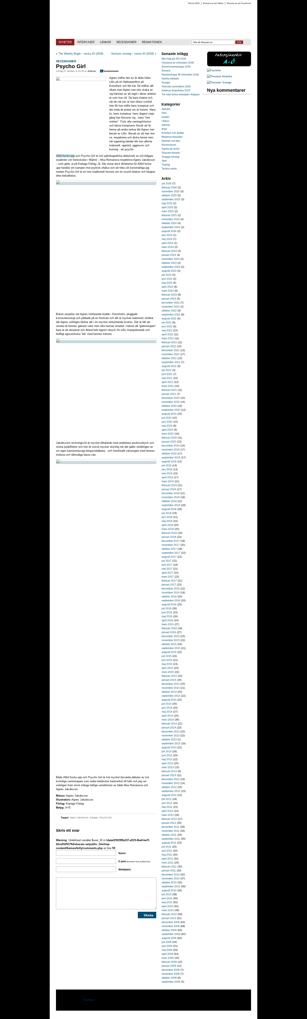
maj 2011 (167, 854)
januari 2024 (169, 255)
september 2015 (171, 648)
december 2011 (170, 826)
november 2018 (171, 497)
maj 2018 (167, 521)
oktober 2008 (169, 977)
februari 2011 (169, 866)
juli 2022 (166, 322)
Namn (122, 853)
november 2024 (171, 219)
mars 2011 (168, 862)
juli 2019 (166, 465)
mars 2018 (168, 529)
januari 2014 (169, 727)
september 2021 (171, 362)
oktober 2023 (169, 262)
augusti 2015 (169, 652)
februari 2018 (169, 533)
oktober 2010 (169, 882)
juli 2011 (166, 846)
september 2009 (171, 934)
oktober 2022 (169, 310)
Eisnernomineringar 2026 (176, 66)
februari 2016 (169, 628)
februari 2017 (169, 580)
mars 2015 (168, 672)
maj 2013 (167, 759)
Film (164, 113)
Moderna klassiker (172, 136)
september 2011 (171, 838)
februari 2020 (169, 437)
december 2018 (171, 493)
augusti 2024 (169, 231)
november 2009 (171, 926)
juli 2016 (166, 608)
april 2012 (167, 811)
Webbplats (124, 869)
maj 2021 (167, 378)
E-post (134, 861)
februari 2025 (169, 215)
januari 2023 (169, 298)
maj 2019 (167, 473)
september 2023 (171, 266)
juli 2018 (166, 513)
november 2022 (171, 306)
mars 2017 (168, 576)
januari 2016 (169, 632)
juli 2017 (166, 560)
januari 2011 (169, 870)
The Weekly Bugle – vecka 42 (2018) (80, 53)
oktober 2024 (169, 223)
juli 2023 (166, 274)
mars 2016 (168, 624)
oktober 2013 (169, 739)
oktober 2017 (169, 548)
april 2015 (167, 668)
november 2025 (171, 191)
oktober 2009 (169, 930)
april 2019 (167, 477)
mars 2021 (168, 386)
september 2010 (171, 886)
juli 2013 (166, 751)
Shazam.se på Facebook (239, 3)
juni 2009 (167, 946)
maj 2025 (167, 203)
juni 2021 (167, 374)
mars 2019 (168, 481)
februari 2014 (169, 723)
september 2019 (171, 457)
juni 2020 (167, 421)
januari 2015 (169, 679)
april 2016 (167, 620)
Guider (165, 117)
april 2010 (167, 906)
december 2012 (171, 779)
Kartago (94, 817)
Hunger (166, 82)
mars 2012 (168, 815)
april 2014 (167, 715)
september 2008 (171, 981)
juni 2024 (167, 235)
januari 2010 (169, 918)
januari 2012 (169, 822)
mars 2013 (168, 767)
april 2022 (167, 334)
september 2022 (171, 314)
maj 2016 (167, 616)
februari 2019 (169, 485)
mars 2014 (168, 719)
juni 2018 (167, 517)
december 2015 (171, 636)
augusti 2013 (169, 747)
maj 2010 (167, 902)
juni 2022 (167, 326)
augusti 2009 (169, 938)
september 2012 (171, 791)
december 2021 (171, 350)
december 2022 (171, 302)
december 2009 (171, 922)
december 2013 (171, 731)
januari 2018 (169, 537)
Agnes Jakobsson (79, 817)
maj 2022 (167, 330)
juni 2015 (167, 660)
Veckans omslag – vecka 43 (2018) (132, 53)
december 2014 (171, 683)
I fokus (165, 121)
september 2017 (171, 552)
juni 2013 (167, 755)
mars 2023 (168, 290)
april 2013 (167, 763)
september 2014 (171, 695)
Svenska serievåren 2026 (176, 86)
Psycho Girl (106, 817)
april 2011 (167, 858)
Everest (166, 70)
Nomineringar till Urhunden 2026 (180, 74)
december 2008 (171, 969)
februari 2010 (169, 914)
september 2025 (171, 199)
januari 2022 (169, 346)
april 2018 (167, 525)
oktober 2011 (169, 834)
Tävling (166, 164)
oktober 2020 (169, 405)
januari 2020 (169, 441)
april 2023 (167, 286)
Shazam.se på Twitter (213, 3)
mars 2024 (168, 247)
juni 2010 (167, 898)
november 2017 (171, 544)
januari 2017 (169, 584)
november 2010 (171, 878)
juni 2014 (167, 707)
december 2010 (171, 874)
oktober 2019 (169, 453)
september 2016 (171, 600)
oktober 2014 (169, 691)
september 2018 (171, 505)
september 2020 (171, 409)
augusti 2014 (169, 699)
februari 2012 (169, 818)
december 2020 (171, 398)
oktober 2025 (169, 195)
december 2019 (171, 445)
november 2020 (171, 401)
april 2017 (167, 572)
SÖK (239, 42)
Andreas (92, 71)
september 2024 (171, 227)
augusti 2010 (169, 890)
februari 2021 (169, 390)
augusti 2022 (169, 318)
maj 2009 (167, 950)
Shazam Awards (171, 152)
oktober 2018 (169, 501)
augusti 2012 (169, 795)
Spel (164, 160)
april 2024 (167, 243)
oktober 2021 (169, 358)
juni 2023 (167, 278)
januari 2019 (169, 489)
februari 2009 (169, 961)
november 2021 (171, 354)
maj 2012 (167, 807)
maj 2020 (167, 425)
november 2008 (171, 973)
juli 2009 (166, 942)
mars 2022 (168, 338)
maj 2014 (167, 711)
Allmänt (166, 109)
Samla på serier (171, 148)
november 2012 (171, 783)
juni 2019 (167, 469)
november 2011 (170, 830)
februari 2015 (169, 676)
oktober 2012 (169, 787)
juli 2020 (166, 417)
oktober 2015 (169, 644)
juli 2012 (166, 799)
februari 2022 (169, 342)
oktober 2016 (169, 596)
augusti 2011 (169, 842)
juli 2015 (166, 656)
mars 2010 (168, 910)
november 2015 (171, 640)
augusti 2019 (169, 461)
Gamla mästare (170, 78)
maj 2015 (167, 664)
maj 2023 (167, 282)
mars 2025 (168, 211)
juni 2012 (167, 803)
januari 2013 (169, 775)
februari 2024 (169, 251)
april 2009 (167, 954)
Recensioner (66, 61)
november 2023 (171, 259)
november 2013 (171, 735)
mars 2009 (168, 958)
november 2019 (171, 449)
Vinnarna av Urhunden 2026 (178, 62)
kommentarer (110, 71)
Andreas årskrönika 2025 (176, 90)
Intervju (166, 125)
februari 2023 (169, 294)
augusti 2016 (169, 604)
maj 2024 (167, 239)
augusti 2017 (169, 556)
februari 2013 (169, 771)
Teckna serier (169, 168)
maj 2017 (167, 568)
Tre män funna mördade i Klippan (181, 94)
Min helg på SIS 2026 (174, 58)
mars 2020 (168, 433)
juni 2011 (167, 850)
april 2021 (167, 382)
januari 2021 (169, 394)
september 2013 (171, 743)
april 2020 (167, 429)
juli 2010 (166, 894)
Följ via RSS (194, 3)
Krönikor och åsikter (173, 132)
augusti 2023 (169, 270)
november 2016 (171, 592)
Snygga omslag (170, 156)
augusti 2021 (169, 366)
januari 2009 (169, 965)
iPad (164, 129)
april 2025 (167, 207)
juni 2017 (167, 564)
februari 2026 (169, 187)
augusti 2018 (169, 509)
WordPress (89, 1000)
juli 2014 (166, 703)
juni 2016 (167, 612)
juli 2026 (166, 183)
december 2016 (171, 588)
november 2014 (171, 687)
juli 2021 (166, 370)
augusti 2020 (169, 413)
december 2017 (171, 540)
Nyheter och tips (171, 140)
